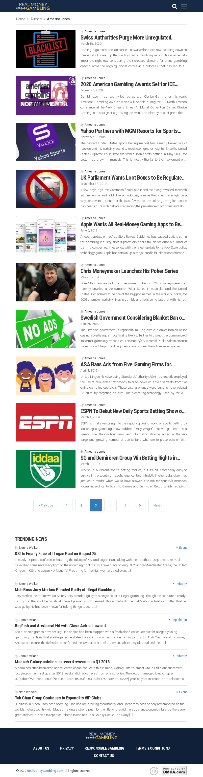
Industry (181, 584)
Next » (157, 505)
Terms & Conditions (152, 748)
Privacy (67, 748)
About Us (41, 748)
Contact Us (104, 756)
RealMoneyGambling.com (45, 771)
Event (183, 547)
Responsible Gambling (104, 748)
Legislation (179, 620)
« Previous (46, 505)
